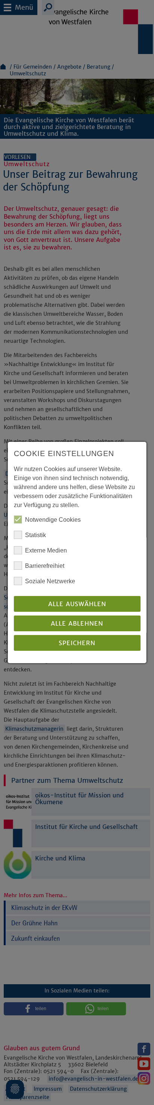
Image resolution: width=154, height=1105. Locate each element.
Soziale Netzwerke (50, 581)
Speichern (77, 643)
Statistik (35, 535)
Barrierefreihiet (44, 566)
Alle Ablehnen (77, 623)
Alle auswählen (77, 604)
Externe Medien (46, 550)
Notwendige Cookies (53, 519)
